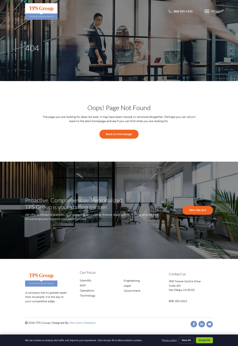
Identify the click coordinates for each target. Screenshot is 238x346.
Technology (87, 295)
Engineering (132, 281)
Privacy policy (169, 340)
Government (132, 291)
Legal (127, 286)
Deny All (186, 340)
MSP (83, 285)
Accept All (204, 340)
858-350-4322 (178, 301)
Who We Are (197, 210)
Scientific (85, 280)
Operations (87, 290)
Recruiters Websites (83, 322)
